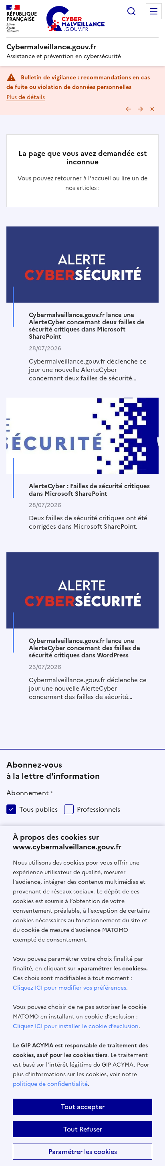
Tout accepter (83, 1106)
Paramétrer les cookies (82, 1151)
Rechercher (131, 11)
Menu (154, 11)
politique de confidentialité (50, 1084)
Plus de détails (25, 97)
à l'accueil (97, 178)
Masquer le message (152, 109)
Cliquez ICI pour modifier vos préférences (69, 988)
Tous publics (38, 809)
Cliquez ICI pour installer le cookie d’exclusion (76, 1026)
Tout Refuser (82, 1129)
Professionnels (98, 809)
